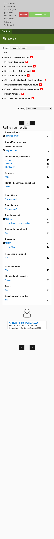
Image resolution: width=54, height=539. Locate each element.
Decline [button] (23, 15)
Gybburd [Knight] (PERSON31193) (24, 323)
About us (6, 31)
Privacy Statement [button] (9, 23)
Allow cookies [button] (40, 15)
